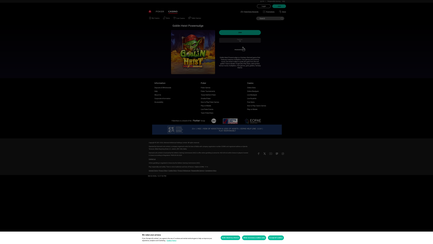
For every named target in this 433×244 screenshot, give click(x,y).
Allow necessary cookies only (254, 238)
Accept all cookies (276, 238)
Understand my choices (230, 238)
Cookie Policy (171, 240)
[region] (216, 238)
